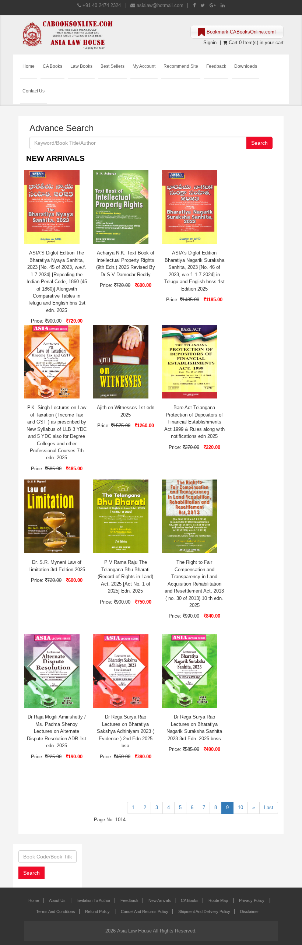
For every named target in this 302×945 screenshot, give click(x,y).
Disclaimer (249, 911)
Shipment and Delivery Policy (204, 911)
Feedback (216, 66)
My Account (144, 66)
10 (240, 807)
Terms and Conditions (55, 911)
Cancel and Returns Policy (144, 911)
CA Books (52, 66)
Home (28, 66)
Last (268, 807)
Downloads (245, 66)
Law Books (81, 66)
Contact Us (33, 90)
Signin (210, 42)
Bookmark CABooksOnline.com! (240, 32)
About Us (58, 900)
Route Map (218, 900)
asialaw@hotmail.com (160, 5)
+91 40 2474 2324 (101, 5)
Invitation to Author (93, 900)
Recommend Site (181, 66)
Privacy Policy (252, 900)
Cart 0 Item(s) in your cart (255, 42)
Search (259, 143)
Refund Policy (98, 911)
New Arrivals (159, 900)
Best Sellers (112, 66)
